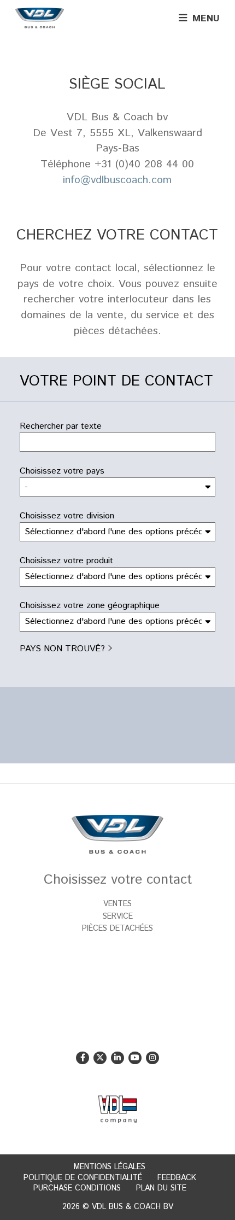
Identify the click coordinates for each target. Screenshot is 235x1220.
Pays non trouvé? (62, 649)
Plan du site (161, 1188)
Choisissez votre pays (62, 471)
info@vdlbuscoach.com (117, 180)
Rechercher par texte (61, 427)
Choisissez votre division (67, 516)
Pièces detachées (117, 928)
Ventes (117, 903)
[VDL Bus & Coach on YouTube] (134, 1058)
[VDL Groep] (117, 1109)
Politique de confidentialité (83, 1177)
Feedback (176, 1177)
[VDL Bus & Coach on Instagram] (152, 1058)
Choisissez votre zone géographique (90, 606)
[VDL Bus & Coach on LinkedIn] (117, 1058)
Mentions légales (109, 1166)
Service (118, 916)
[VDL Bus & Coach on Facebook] (82, 1058)
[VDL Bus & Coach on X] (99, 1058)
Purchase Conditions (77, 1188)
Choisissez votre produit (66, 561)
